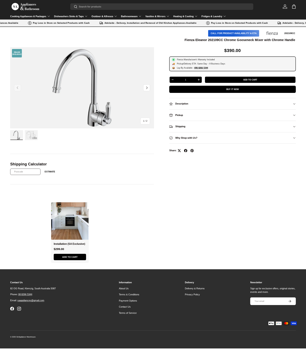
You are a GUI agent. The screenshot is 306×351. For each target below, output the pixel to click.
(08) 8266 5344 (201, 68)
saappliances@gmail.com (30, 300)
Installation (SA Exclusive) (69, 244)
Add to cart (250, 80)
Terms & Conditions (129, 294)
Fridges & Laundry (211, 16)
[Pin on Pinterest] (192, 150)
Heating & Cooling (183, 16)
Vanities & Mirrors (155, 16)
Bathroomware (129, 16)
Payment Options (128, 300)
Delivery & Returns (195, 288)
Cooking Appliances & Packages (28, 16)
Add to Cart (70, 257)
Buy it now (232, 89)
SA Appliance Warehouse (26, 337)
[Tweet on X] (179, 150)
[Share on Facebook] (185, 150)
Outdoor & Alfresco (102, 16)
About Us (124, 288)
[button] (293, 6)
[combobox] (161, 6)
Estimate (50, 171)
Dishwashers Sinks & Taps (69, 16)
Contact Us (125, 306)
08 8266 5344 (25, 294)
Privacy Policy (192, 294)
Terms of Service (128, 313)
